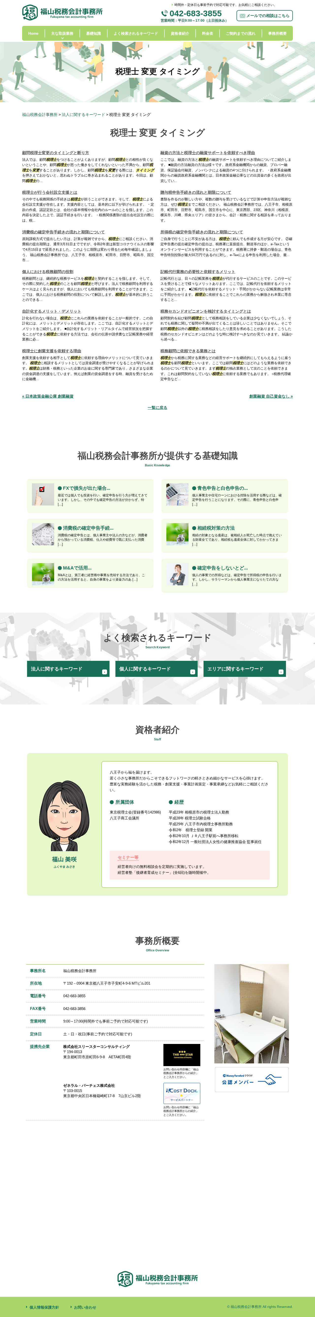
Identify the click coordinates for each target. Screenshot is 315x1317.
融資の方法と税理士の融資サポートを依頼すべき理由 (207, 153)
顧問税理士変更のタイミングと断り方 (55, 153)
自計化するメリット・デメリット (51, 311)
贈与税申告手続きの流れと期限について (195, 192)
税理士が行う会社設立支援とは (49, 192)
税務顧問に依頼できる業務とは (188, 351)
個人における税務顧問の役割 (47, 272)
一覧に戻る (157, 408)
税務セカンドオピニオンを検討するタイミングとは (205, 311)
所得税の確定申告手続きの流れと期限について (201, 232)
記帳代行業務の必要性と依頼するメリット (197, 272)
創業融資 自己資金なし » (271, 396)
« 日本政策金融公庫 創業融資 (48, 396)
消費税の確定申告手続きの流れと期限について (63, 232)
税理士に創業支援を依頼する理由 (51, 351)
